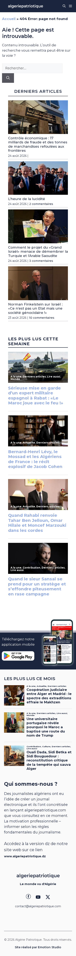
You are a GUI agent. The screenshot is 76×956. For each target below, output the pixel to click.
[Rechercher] (8, 78)
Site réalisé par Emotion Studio (38, 947)
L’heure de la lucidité (26, 199)
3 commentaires (41, 261)
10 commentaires (41, 318)
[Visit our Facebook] (28, 897)
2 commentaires (41, 204)
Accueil (9, 19)
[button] (64, 6)
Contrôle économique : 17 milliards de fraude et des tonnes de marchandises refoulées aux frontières (37, 144)
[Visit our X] (48, 897)
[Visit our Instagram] (38, 897)
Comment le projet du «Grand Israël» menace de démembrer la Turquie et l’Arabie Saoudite (38, 251)
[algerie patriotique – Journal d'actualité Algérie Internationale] (25, 6)
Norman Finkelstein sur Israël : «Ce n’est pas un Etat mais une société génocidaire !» (35, 308)
